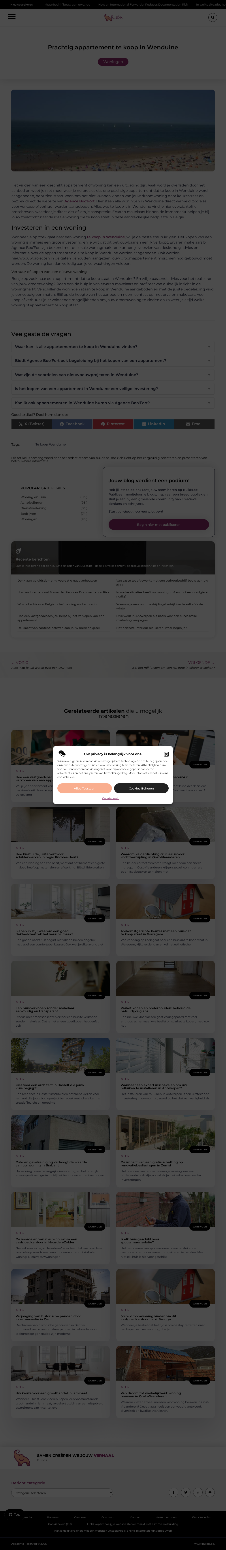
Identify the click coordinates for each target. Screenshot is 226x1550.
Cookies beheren (141, 788)
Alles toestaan (84, 788)
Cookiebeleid (110, 798)
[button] (166, 754)
